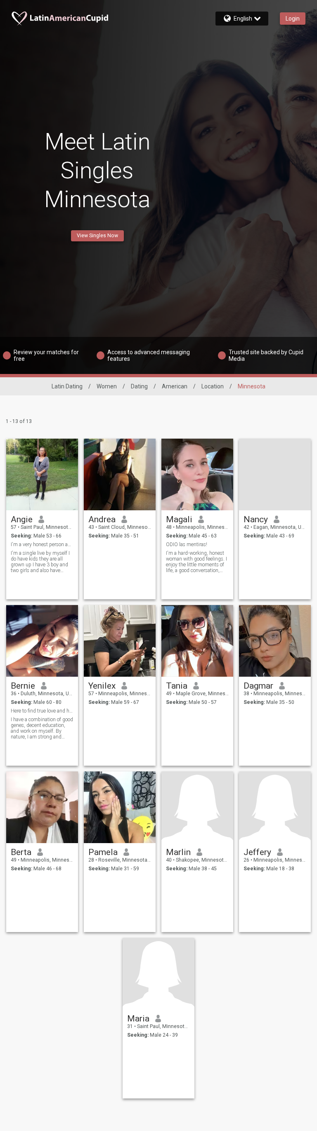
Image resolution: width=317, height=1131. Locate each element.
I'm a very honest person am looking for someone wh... (42, 544)
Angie (22, 519)
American (174, 386)
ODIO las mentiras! (186, 544)
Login (293, 18)
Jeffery (257, 852)
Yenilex (102, 686)
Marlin (178, 852)
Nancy (256, 519)
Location (212, 386)
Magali (179, 519)
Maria (138, 1019)
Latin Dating (67, 386)
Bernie (23, 686)
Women (107, 386)
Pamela (103, 852)
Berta (21, 852)
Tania (176, 686)
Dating (139, 386)
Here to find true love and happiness (42, 711)
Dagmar (258, 686)
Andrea (102, 519)
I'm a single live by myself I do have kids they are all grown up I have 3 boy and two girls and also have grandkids (40, 561)
